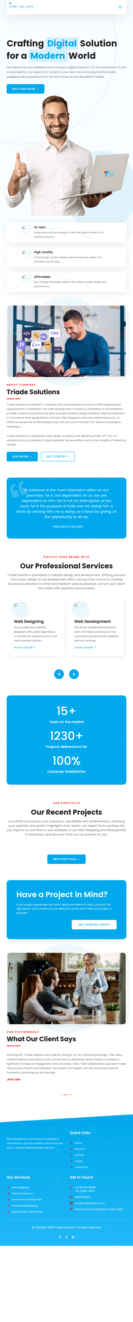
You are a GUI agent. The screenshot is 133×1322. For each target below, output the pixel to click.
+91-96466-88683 (85, 1187)
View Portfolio (64, 859)
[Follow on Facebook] (60, 1237)
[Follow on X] (66, 1237)
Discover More (23, 89)
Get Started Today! (94, 925)
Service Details (23, 647)
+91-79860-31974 (85, 1191)
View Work (20, 456)
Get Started (56, 456)
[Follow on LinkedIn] (73, 1237)
